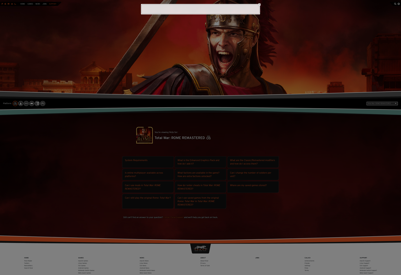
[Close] (259, 4)
